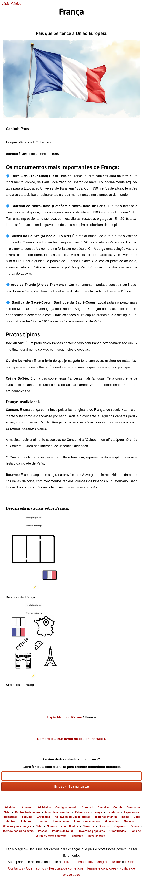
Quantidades (117, 831)
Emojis (97, 812)
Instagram (102, 861)
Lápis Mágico (11, 3)
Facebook (85, 861)
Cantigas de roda (66, 807)
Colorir (117, 807)
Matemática (112, 821)
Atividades (44, 807)
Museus (129, 821)
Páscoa (42, 831)
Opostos (104, 826)
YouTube (69, 861)
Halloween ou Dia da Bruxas (72, 817)
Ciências (103, 807)
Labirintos (27, 821)
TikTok (129, 861)
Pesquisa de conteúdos (66, 868)
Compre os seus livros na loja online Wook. (71, 738)
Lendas (43, 821)
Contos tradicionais (27, 812)
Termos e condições (101, 868)
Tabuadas (76, 835)
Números (88, 826)
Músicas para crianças (17, 826)
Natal (39, 826)
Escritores (113, 812)
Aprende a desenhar (58, 812)
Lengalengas (61, 821)
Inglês (125, 817)
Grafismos (43, 817)
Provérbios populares (91, 831)
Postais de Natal (62, 831)
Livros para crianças (87, 821)
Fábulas (27, 817)
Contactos (15, 868)
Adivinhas (10, 807)
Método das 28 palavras (18, 831)
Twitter (116, 861)
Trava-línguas (96, 835)
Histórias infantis (106, 817)
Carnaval (87, 807)
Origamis (120, 826)
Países (77, 717)
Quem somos (36, 868)
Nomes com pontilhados (62, 826)
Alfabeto (27, 807)
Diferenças (82, 812)
